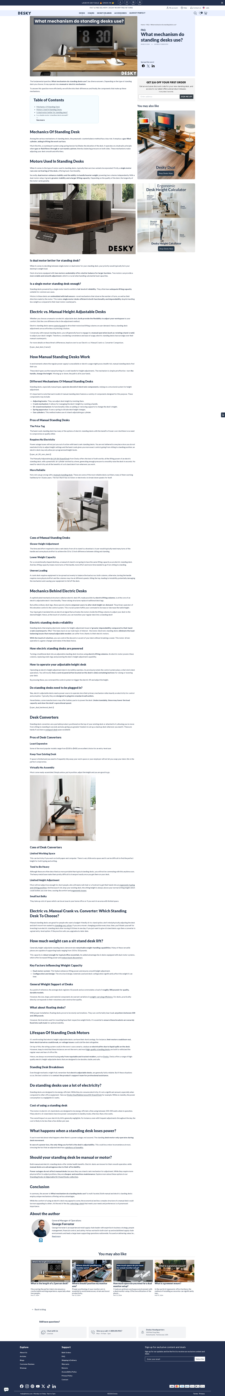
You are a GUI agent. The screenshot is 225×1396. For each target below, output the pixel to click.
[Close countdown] (222, 3)
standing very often (63, 925)
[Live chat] (6, 1389)
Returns (65, 1368)
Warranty (65, 1364)
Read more (56, 1236)
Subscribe (200, 1359)
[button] (200, 13)
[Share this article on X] (148, 66)
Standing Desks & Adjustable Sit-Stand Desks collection (54, 1177)
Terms (195, 1394)
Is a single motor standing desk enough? (52, 115)
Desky (106, 1056)
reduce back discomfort (71, 957)
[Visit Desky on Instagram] (27, 1386)
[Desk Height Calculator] (166, 217)
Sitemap (23, 1368)
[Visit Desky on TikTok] (48, 1386)
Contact (65, 1380)
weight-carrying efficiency (101, 997)
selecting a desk (77, 1203)
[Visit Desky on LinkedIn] (54, 1386)
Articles (23, 1356)
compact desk (51, 729)
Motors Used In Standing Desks (49, 109)
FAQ (63, 1356)
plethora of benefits (74, 1147)
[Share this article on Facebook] (143, 66)
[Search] (195, 13)
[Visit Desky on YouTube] (38, 1386)
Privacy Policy (67, 1376)
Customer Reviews (27, 1364)
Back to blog (40, 1309)
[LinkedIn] (41, 1240)
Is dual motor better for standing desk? (52, 112)
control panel (59, 325)
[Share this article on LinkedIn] (153, 66)
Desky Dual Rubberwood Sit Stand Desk (84, 1095)
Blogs (22, 1360)
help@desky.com (26, 1394)
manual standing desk (63, 475)
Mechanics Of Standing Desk (48, 107)
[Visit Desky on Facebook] (21, 1386)
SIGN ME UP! (186, 96)
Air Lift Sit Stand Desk (59, 458)
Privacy (202, 1394)
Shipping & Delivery (69, 1360)
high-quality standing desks (98, 1049)
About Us (23, 1352)
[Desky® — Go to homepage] (24, 13)
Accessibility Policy (69, 1372)
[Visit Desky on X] (43, 1386)
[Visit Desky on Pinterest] (32, 1386)
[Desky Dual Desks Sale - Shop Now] (166, 145)
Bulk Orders (66, 1352)
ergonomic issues (78, 890)
